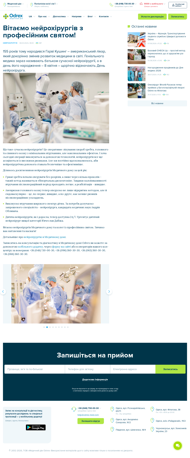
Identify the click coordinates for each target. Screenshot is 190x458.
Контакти (104, 16)
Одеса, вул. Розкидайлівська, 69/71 (130, 411)
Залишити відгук (90, 421)
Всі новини (157, 103)
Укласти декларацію (152, 16)
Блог (90, 16)
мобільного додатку (30, 246)
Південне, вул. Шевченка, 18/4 (131, 429)
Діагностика (59, 16)
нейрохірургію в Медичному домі (45, 237)
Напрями (76, 16)
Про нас (42, 16)
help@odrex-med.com (88, 415)
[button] (3, 292)
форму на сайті (61, 246)
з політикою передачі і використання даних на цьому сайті (95, 391)
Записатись (177, 16)
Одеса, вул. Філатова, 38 (168, 410)
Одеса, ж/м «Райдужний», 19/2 (171, 421)
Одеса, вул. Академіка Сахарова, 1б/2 (127, 421)
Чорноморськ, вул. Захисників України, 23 (171, 430)
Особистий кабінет (179, 5)
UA (30, 16)
